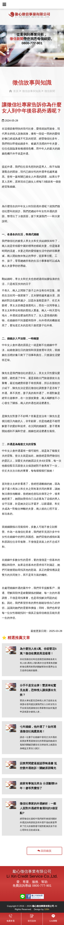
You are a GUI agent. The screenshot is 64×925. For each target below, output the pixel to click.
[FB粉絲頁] (35, 896)
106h (46, 909)
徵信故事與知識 (31, 91)
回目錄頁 (45, 850)
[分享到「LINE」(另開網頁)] (22, 896)
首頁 (15, 91)
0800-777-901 (32, 43)
